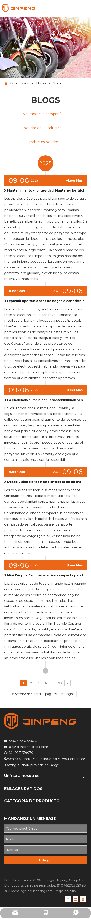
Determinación (21, 694)
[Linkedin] (75, 899)
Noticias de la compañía (42, 114)
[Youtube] (83, 899)
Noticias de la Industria (42, 128)
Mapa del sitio (65, 891)
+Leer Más (74, 180)
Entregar (45, 860)
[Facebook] (68, 899)
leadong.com (43, 891)
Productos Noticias (42, 142)
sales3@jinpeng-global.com (28, 747)
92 (60, 683)
